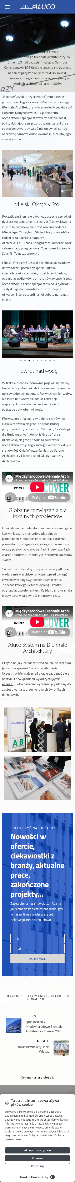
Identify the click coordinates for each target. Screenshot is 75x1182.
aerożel (7, 684)
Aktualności (36, 999)
